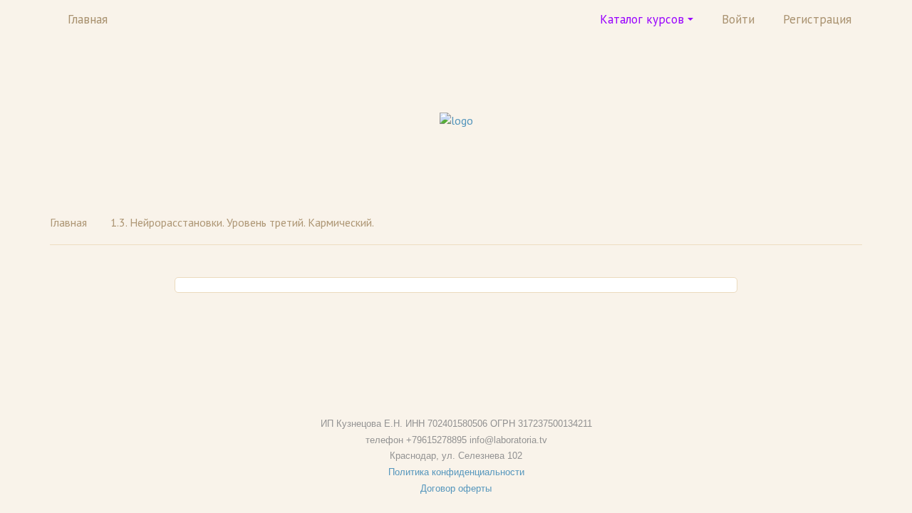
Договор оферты (456, 488)
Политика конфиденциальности (456, 472)
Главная (88, 19)
